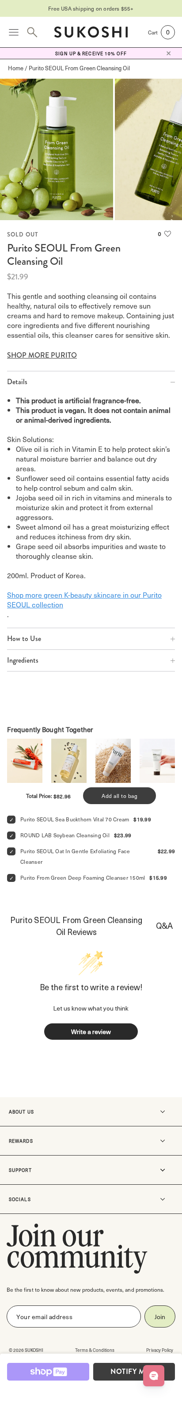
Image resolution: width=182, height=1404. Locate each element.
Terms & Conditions (95, 1350)
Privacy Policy (159, 1350)
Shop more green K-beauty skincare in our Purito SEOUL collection (84, 599)
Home (15, 68)
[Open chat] (153, 1375)
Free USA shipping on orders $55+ (90, 8)
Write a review (91, 1031)
